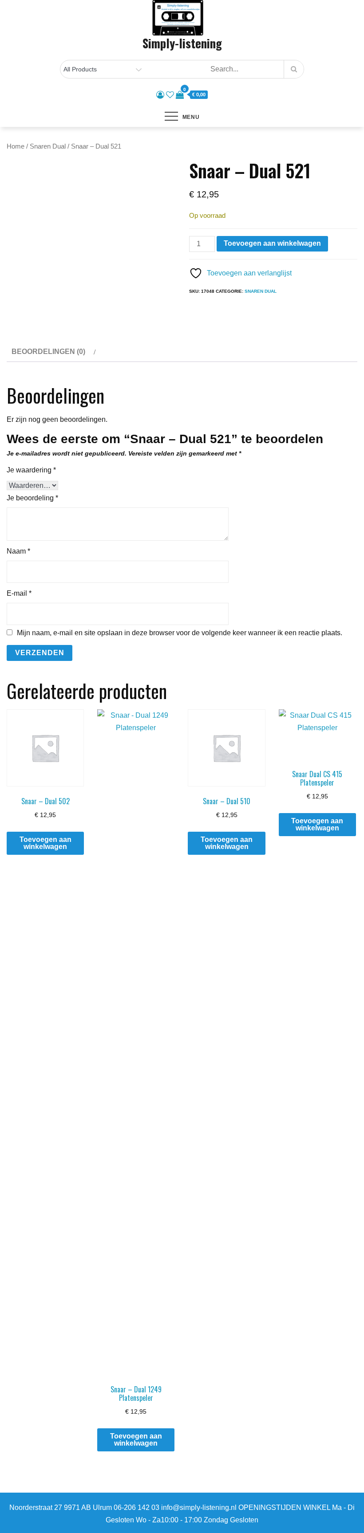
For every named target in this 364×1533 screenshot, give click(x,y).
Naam (18, 551)
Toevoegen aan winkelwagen (272, 243)
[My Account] (160, 94)
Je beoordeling (32, 498)
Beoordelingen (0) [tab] (48, 351)
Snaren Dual (48, 146)
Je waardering (31, 470)
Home (15, 146)
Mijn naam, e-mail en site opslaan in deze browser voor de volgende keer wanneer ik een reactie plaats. (179, 633)
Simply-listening (182, 43)
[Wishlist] (170, 94)
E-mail (19, 593)
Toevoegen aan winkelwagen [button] (45, 843)
